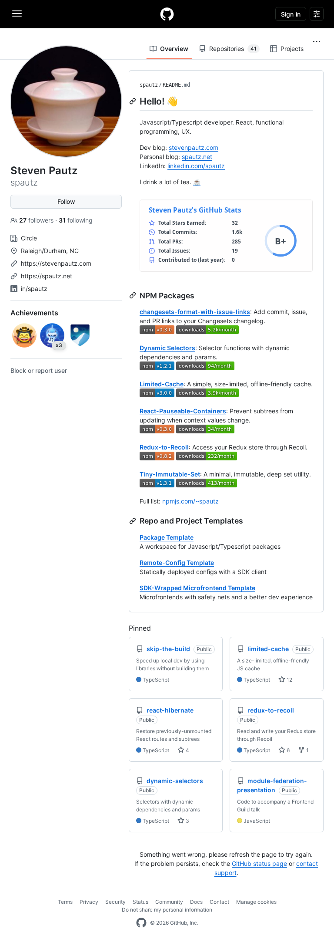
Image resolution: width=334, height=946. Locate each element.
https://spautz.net (46, 276)
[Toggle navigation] (16, 13)
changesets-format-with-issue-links (195, 311)
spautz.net (197, 156)
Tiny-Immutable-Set (170, 474)
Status (140, 902)
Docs (196, 902)
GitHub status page (259, 863)
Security (115, 902)
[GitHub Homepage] (141, 923)
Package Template (167, 537)
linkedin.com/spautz (196, 165)
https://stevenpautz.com (56, 263)
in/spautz (34, 288)
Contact (219, 902)
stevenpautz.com (193, 147)
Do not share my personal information (167, 909)
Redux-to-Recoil (164, 447)
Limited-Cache (162, 384)
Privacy (89, 902)
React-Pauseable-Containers (183, 411)
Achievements (34, 312)
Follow (66, 201)
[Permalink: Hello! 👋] (133, 101)
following (76, 220)
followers (37, 220)
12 (288, 679)
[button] (317, 41)
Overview (174, 48)
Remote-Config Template (177, 562)
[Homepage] (167, 14)
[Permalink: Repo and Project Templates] (133, 521)
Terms (65, 902)
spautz (149, 85)
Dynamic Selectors (167, 347)
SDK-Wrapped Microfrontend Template (197, 587)
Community (169, 902)
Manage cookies (256, 902)
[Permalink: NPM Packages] (133, 295)
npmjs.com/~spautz (190, 501)
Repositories (233, 48)
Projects (292, 48)
